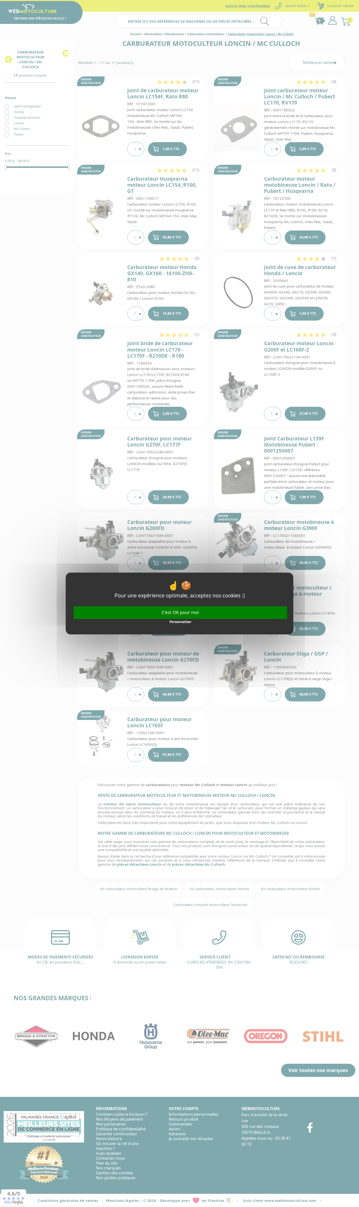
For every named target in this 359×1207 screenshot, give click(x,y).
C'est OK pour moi (180, 612)
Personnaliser (180, 622)
